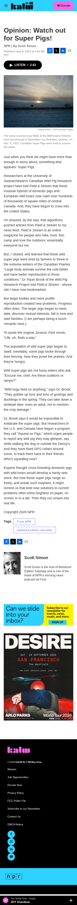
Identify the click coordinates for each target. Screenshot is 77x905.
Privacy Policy (15, 793)
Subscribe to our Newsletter (23, 808)
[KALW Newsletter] (38, 615)
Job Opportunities (17, 777)
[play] (5, 900)
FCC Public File (16, 800)
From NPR (24, 521)
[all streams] (72, 900)
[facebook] (11, 834)
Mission (11, 769)
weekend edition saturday (34, 530)
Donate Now (14, 785)
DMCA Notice (15, 824)
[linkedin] (11, 849)
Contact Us (14, 816)
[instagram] (11, 842)
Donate (65, 5)
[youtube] (11, 857)
